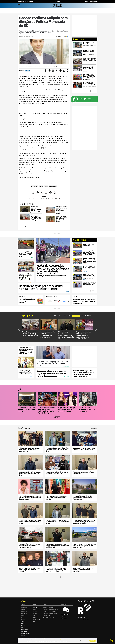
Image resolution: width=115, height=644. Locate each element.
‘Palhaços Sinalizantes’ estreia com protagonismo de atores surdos (48, 334)
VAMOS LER (57, 315)
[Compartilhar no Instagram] (53, 70)
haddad (46, 186)
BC (31, 186)
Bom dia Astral (35, 613)
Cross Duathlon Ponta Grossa (48, 617)
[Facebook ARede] (79, 601)
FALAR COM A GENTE (56, 198)
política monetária (53, 186)
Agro (22, 627)
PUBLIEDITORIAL (86, 315)
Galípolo (41, 186)
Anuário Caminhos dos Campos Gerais (50, 609)
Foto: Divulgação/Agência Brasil (56, 66)
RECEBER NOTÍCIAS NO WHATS (43, 198)
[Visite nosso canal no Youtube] (85, 601)
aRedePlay (35, 607)
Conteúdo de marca (36, 619)
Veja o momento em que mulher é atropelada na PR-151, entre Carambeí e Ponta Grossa (83, 335)
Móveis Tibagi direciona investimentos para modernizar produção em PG (66, 335)
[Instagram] (82, 601)
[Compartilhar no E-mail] (67, 70)
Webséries (23, 635)
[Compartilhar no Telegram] (60, 70)
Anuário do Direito (46, 615)
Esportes (22, 623)
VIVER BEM (67, 315)
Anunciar (89, 1)
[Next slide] (68, 301)
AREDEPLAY (27, 316)
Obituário (34, 621)
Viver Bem (23, 619)
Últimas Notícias (24, 607)
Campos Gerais (24, 613)
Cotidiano (22, 615)
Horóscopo (23, 621)
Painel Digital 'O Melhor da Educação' (50, 613)
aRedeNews (35, 609)
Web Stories (35, 611)
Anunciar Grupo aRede (65, 614)
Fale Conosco (63, 616)
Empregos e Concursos (25, 633)
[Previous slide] (46, 301)
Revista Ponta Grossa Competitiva (49, 611)
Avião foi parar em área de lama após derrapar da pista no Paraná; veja (30, 333)
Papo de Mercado (24, 629)
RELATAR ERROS (31, 198)
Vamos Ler (23, 625)
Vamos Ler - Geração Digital (48, 607)
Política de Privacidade (65, 618)
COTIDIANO (57, 5)
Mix (21, 617)
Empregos (35, 617)
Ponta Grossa (23, 609)
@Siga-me (27, 70)
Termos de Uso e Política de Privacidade (60, 640)
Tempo (34, 615)
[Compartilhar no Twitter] (56, 70)
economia (36, 186)
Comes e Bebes (24, 631)
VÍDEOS (76, 315)
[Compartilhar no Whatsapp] (64, 70)
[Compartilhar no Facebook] (49, 70)
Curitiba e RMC (24, 611)
